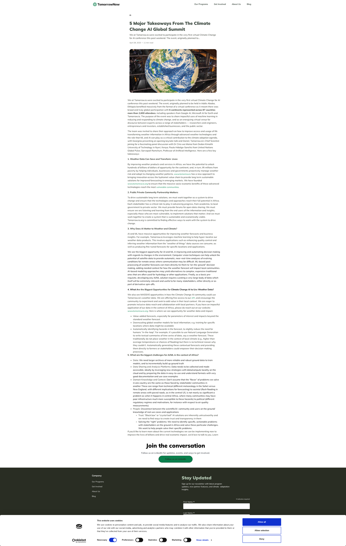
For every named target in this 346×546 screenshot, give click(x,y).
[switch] (139, 540)
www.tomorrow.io (182, 174)
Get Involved (220, 4)
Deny (261, 539)
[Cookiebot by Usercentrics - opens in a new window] (79, 541)
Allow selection (262, 530)
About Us (236, 4)
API (193, 298)
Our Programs (201, 4)
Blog (249, 4)
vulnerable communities (167, 187)
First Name (189, 501)
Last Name (189, 512)
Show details (202, 540)
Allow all (262, 522)
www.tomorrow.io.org (138, 183)
